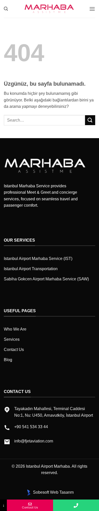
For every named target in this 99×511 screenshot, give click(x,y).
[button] (6, 9)
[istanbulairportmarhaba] (49, 9)
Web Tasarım (62, 492)
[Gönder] (90, 120)
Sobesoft (40, 492)
